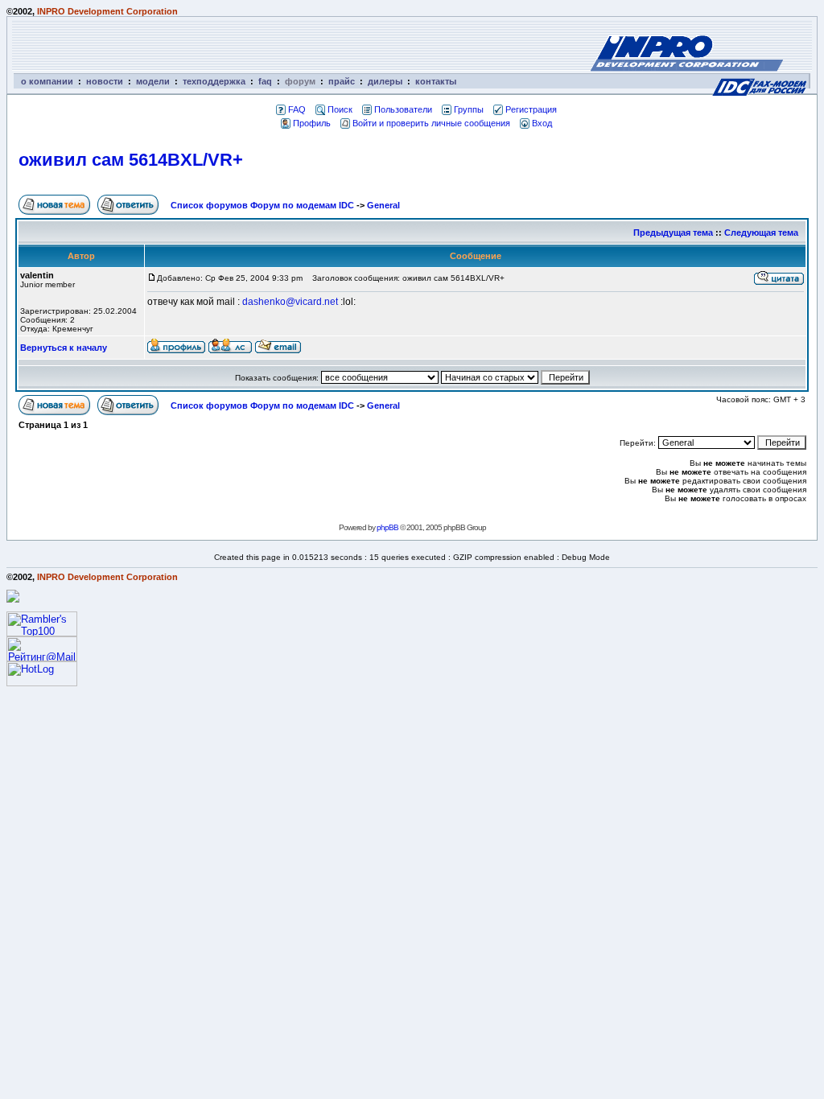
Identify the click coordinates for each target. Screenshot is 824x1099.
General (383, 205)
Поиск (340, 109)
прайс (341, 81)
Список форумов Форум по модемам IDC (262, 205)
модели (153, 81)
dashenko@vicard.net (290, 301)
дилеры (385, 81)
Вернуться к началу (63, 347)
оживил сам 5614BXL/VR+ (131, 160)
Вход (542, 123)
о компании (47, 81)
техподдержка (214, 81)
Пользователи (403, 109)
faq (265, 81)
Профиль (312, 123)
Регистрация (531, 109)
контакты (435, 81)
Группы (469, 109)
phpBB (387, 527)
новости (104, 81)
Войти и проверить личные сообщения (431, 123)
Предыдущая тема (673, 232)
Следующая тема (761, 232)
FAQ (297, 109)
